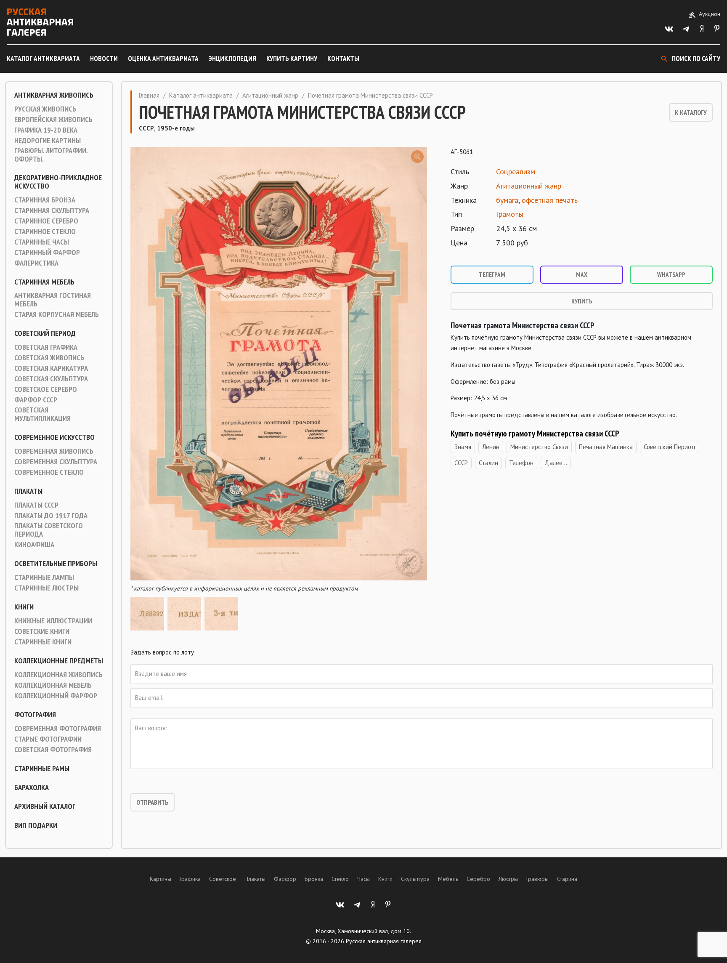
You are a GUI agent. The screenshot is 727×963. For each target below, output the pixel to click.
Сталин (488, 463)
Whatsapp (671, 275)
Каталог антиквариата (43, 58)
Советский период (45, 333)
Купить (581, 301)
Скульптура (415, 879)
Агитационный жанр (270, 95)
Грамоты (509, 214)
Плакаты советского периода (48, 529)
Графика (190, 879)
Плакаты (28, 491)
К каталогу (691, 112)
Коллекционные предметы (58, 661)
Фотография (35, 714)
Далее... (555, 463)
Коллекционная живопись (58, 674)
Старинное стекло (45, 231)
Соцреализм (515, 171)
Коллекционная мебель (53, 685)
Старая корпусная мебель (56, 314)
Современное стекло (49, 472)
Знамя (462, 447)
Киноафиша (34, 544)
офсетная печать (550, 200)
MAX (581, 275)
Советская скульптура (51, 379)
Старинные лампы (44, 577)
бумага (507, 200)
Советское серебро (45, 389)
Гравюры (537, 879)
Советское (222, 879)
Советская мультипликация (42, 414)
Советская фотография (53, 749)
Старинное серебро (46, 221)
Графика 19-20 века (45, 130)
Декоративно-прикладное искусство (58, 181)
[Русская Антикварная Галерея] (40, 22)
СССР (461, 463)
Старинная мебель (44, 282)
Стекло (340, 879)
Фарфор (285, 879)
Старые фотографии (48, 739)
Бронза (314, 879)
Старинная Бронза (44, 200)
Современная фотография (57, 728)
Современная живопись (53, 451)
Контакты (343, 58)
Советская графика (45, 347)
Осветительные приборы (55, 563)
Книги (24, 607)
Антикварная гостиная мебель (52, 299)
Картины (160, 879)
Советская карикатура (51, 368)
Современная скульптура (55, 462)
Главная (149, 95)
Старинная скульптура (51, 210)
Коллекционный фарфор (55, 696)
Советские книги (41, 631)
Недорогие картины (47, 140)
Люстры (508, 879)
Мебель (448, 879)
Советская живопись (49, 358)
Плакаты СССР (36, 505)
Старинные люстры (46, 588)
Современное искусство (54, 437)
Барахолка (31, 787)
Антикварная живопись (53, 95)
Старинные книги (43, 642)
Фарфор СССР (35, 400)
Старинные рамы (41, 768)
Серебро (478, 879)
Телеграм (492, 275)
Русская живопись (45, 109)
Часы (363, 879)
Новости (104, 58)
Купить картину (291, 58)
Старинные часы (41, 242)
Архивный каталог (44, 806)
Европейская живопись (53, 119)
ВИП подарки (35, 825)
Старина (567, 879)
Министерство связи (539, 447)
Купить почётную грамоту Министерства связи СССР (535, 433)
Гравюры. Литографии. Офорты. (51, 154)
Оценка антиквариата (163, 58)
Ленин (490, 447)
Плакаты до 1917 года (51, 515)
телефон (521, 463)
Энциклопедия (232, 58)
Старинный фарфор (47, 252)
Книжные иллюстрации (53, 621)
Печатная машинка (606, 447)
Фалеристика (36, 263)
